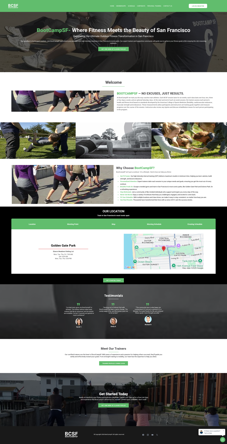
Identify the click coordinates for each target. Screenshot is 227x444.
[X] (157, 435)
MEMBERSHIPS (121, 6)
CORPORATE (141, 6)
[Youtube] (152, 435)
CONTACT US (167, 6)
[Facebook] (143, 435)
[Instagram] (148, 435)
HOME (112, 6)
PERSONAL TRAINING (154, 6)
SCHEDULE (131, 6)
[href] (163, 251)
